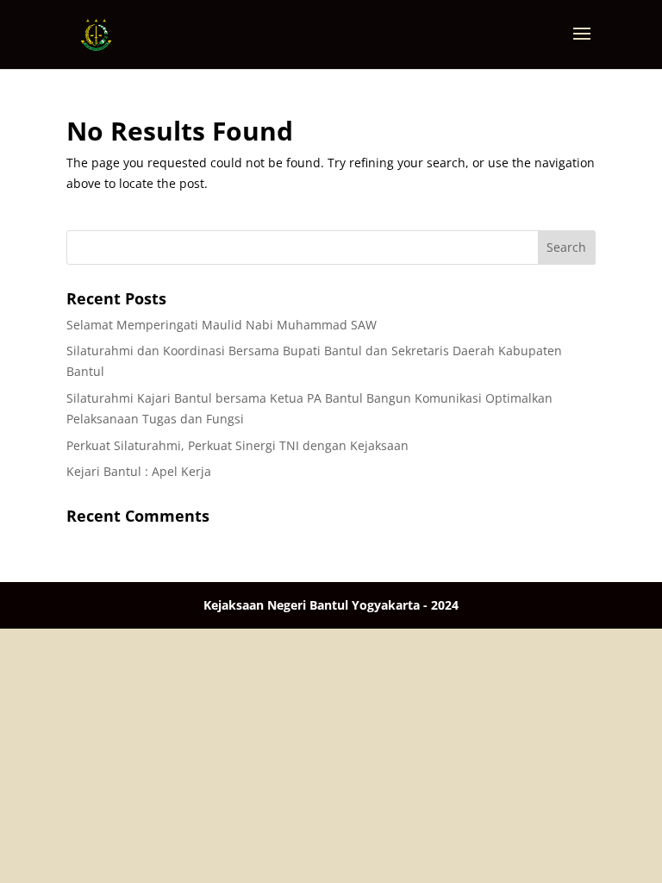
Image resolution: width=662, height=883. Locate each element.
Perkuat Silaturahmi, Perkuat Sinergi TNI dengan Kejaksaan (237, 445)
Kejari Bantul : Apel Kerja (138, 471)
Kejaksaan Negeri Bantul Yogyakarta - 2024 (331, 605)
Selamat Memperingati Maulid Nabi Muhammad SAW (221, 324)
